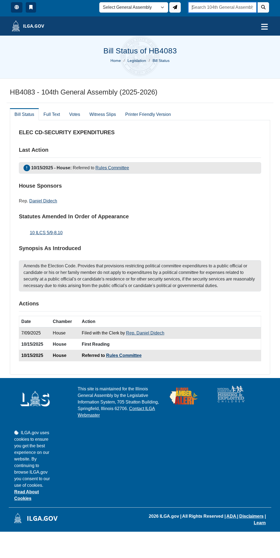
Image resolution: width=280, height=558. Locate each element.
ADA (231, 516)
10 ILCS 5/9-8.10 (46, 232)
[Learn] (31, 7)
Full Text (51, 114)
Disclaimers (251, 516)
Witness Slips (102, 114)
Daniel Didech (43, 201)
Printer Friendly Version (148, 114)
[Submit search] (263, 7)
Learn (260, 522)
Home (115, 60)
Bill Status (24, 114)
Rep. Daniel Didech (145, 333)
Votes (74, 114)
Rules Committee (112, 167)
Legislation (136, 60)
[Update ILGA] (175, 7)
